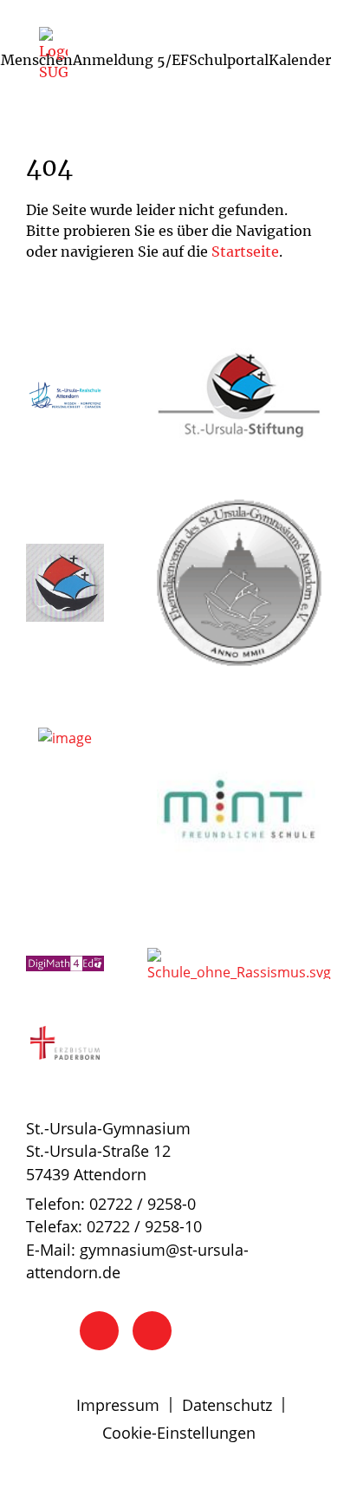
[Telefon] (99, 1330)
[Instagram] (152, 1330)
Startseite (245, 251)
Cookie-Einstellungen (179, 1432)
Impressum (117, 1404)
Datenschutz (227, 1404)
